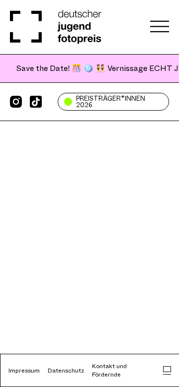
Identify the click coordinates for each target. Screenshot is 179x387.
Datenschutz (66, 370)
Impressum (24, 370)
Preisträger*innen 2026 (110, 102)
